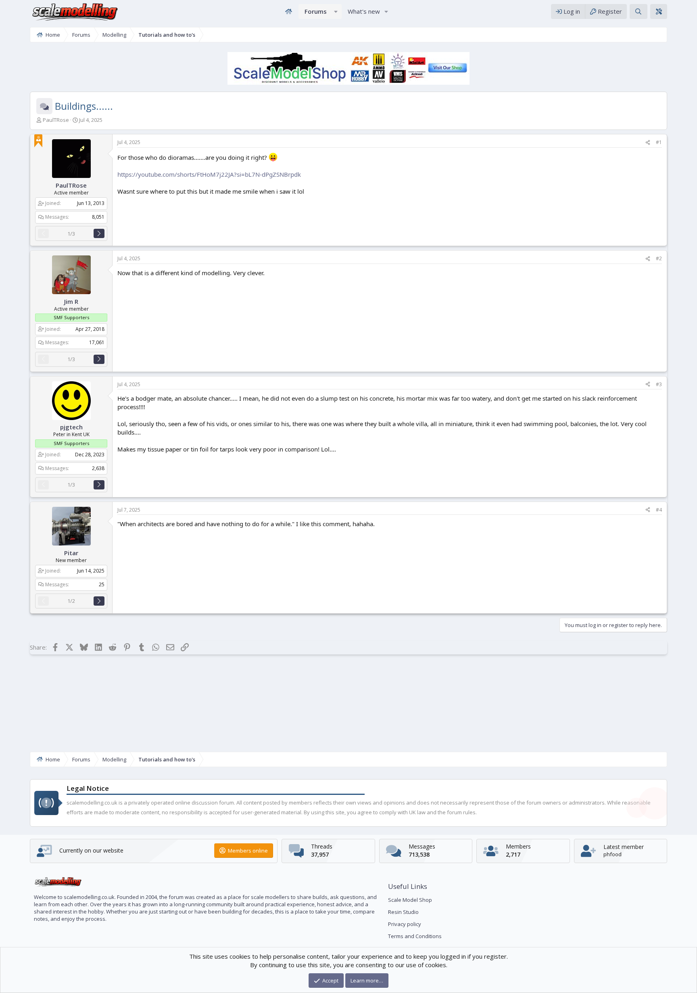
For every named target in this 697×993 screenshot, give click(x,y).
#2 (659, 258)
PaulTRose (56, 119)
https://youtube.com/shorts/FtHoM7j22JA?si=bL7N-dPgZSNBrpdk (209, 174)
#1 (659, 142)
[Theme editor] (658, 11)
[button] (336, 11)
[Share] (648, 142)
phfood (612, 854)
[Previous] (43, 233)
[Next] (99, 233)
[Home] (288, 11)
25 (101, 584)
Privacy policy (404, 924)
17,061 (96, 342)
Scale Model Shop (410, 899)
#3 (659, 384)
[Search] (638, 11)
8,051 (98, 216)
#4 (659, 509)
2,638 (98, 467)
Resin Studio (403, 912)
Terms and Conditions (415, 936)
